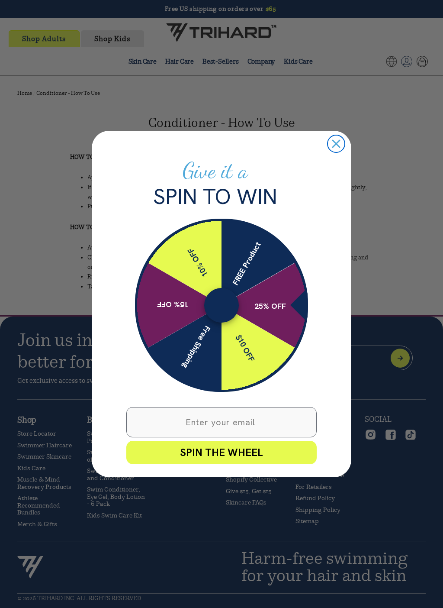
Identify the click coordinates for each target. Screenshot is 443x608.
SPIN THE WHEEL (221, 452)
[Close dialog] (336, 143)
